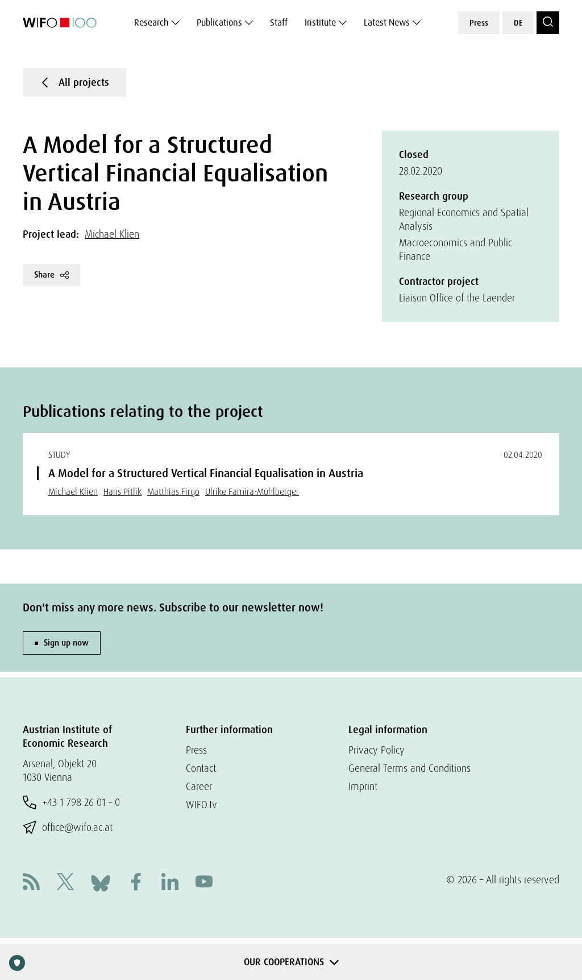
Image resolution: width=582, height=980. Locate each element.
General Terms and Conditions (409, 768)
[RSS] (31, 883)
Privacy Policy (376, 749)
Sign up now (66, 642)
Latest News (387, 22)
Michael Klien (112, 234)
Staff (279, 22)
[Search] (548, 22)
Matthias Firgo (173, 492)
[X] (65, 883)
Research (151, 22)
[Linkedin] (169, 883)
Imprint (362, 786)
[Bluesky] (100, 882)
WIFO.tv (201, 804)
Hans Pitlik (122, 492)
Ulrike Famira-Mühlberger (252, 492)
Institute (320, 22)
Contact (201, 768)
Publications (219, 22)
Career (199, 786)
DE (518, 23)
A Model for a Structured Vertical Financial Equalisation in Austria (205, 473)
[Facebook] (135, 883)
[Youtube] (204, 883)
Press (478, 23)
